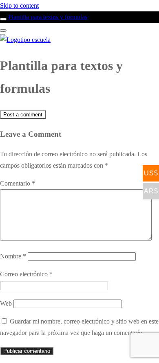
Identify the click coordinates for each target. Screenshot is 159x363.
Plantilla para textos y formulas (47, 16)
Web (6, 303)
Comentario (17, 183)
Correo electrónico (26, 274)
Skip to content (19, 5)
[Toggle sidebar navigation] (3, 19)
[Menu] (3, 30)
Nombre (13, 256)
